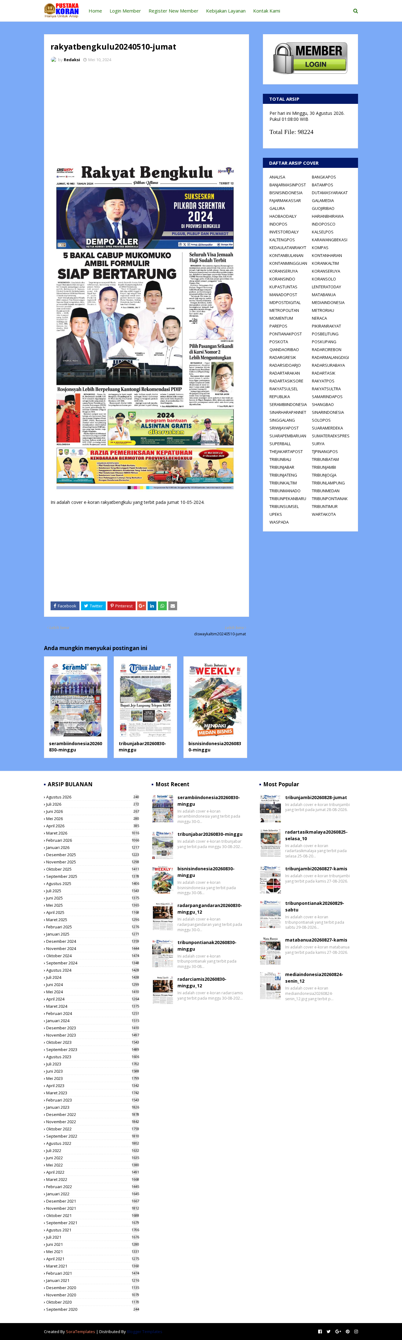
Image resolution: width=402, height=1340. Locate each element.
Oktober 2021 (92, 1215)
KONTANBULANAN (286, 255)
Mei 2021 (92, 1251)
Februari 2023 (92, 1100)
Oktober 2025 (92, 869)
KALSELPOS (323, 232)
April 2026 (92, 826)
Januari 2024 (92, 1020)
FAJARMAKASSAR (285, 200)
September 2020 (92, 1309)
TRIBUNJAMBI (324, 467)
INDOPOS (278, 224)
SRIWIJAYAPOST (284, 428)
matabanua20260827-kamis (316, 940)
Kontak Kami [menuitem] (266, 11)
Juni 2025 (92, 898)
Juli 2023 (92, 1064)
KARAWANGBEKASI (329, 240)
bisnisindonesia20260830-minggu (206, 872)
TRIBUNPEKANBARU (287, 498)
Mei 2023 (92, 1078)
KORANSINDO (282, 279)
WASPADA (279, 522)
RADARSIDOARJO (285, 365)
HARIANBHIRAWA (328, 216)
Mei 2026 (92, 818)
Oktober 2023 (92, 1042)
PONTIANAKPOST (285, 334)
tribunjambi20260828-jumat (316, 797)
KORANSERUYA (283, 271)
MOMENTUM (281, 318)
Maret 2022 (92, 1179)
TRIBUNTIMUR (325, 506)
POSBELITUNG (325, 334)
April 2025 (92, 912)
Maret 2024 (92, 1006)
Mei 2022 (92, 1165)
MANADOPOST (283, 294)
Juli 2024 (92, 977)
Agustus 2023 (92, 1057)
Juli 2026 (92, 804)
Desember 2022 (92, 1114)
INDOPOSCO (323, 224)
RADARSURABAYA (328, 365)
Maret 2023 (92, 1093)
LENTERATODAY (326, 287)
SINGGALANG (282, 420)
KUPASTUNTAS (283, 287)
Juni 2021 (92, 1244)
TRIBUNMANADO (285, 491)
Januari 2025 (92, 934)
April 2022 (92, 1172)
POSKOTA (278, 341)
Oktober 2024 (92, 955)
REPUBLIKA (279, 396)
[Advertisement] (146, 114)
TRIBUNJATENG (283, 475)
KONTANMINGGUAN (288, 263)
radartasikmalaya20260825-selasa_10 (316, 835)
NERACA (319, 318)
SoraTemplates (80, 1331)
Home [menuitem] (95, 11)
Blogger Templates (144, 1331)
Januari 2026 (92, 847)
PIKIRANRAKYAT (326, 326)
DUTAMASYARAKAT (330, 192)
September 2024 (92, 963)
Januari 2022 (92, 1194)
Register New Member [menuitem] (173, 11)
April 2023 (92, 1085)
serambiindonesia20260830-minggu (75, 746)
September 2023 (92, 1049)
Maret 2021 (92, 1266)
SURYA (318, 443)
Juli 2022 (92, 1150)
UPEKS (275, 514)
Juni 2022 (92, 1158)
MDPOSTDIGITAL (285, 302)
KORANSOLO (324, 279)
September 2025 (92, 876)
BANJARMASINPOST (287, 185)
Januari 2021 (92, 1280)
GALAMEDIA (323, 200)
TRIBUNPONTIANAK (330, 498)
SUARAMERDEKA (327, 428)
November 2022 (92, 1121)
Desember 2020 (92, 1287)
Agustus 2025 (92, 883)
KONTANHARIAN (327, 255)
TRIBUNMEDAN (326, 491)
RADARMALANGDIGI (330, 357)
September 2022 (92, 1136)
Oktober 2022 (92, 1129)
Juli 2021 (92, 1237)
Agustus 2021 (92, 1230)
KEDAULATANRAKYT (287, 247)
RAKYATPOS (323, 381)
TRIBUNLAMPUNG (328, 483)
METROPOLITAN (284, 310)
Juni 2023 (92, 1071)
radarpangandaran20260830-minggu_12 (209, 908)
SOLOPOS (321, 420)
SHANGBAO (323, 404)
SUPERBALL (280, 443)
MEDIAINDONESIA (328, 302)
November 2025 (92, 862)
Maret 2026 (92, 833)
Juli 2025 (92, 891)
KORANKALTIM (325, 263)
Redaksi (72, 59)
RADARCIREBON (326, 349)
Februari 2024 (92, 1013)
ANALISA (277, 177)
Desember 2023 (92, 1028)
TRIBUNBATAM (325, 459)
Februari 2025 (92, 927)
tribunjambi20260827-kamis (316, 869)
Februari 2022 (92, 1186)
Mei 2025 (92, 905)
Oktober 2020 (92, 1302)
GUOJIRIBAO (323, 208)
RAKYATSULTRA (326, 389)
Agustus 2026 (92, 797)
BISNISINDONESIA (285, 192)
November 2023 (92, 1035)
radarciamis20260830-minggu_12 (201, 982)
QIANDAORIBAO (284, 349)
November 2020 (92, 1295)
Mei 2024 (92, 992)
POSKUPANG (324, 341)
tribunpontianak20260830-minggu (206, 945)
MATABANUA (324, 294)
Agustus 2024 (92, 970)
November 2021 (92, 1208)
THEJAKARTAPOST (286, 451)
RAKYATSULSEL (283, 389)
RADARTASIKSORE (286, 381)
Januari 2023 (92, 1107)
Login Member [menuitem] (125, 11)
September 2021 (92, 1222)
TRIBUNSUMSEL (284, 506)
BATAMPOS (322, 185)
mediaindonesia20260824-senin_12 (314, 977)
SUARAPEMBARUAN (287, 436)
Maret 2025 (92, 919)
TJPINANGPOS (325, 451)
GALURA (277, 208)
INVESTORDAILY (284, 232)
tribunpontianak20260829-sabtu (314, 906)
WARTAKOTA (324, 514)
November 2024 (92, 948)
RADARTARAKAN (284, 373)
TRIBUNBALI (280, 459)
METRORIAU (323, 310)
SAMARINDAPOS (327, 396)
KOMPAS (320, 247)
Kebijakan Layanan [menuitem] (226, 11)
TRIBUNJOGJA (324, 475)
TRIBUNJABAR (281, 467)
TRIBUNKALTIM (283, 483)
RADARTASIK (323, 373)
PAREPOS (278, 326)
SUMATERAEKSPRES (331, 436)
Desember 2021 (92, 1201)
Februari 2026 (92, 840)
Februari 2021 (92, 1273)
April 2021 (92, 1259)
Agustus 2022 (92, 1143)
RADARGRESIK (282, 357)
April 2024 (92, 999)
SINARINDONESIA (328, 412)
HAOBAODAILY (282, 216)
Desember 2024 (92, 941)
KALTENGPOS (282, 240)
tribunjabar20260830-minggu (209, 834)
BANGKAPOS (324, 177)
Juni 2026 (92, 811)
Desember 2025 (92, 854)
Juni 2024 (92, 984)
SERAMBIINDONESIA (288, 404)
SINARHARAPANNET (287, 412)
